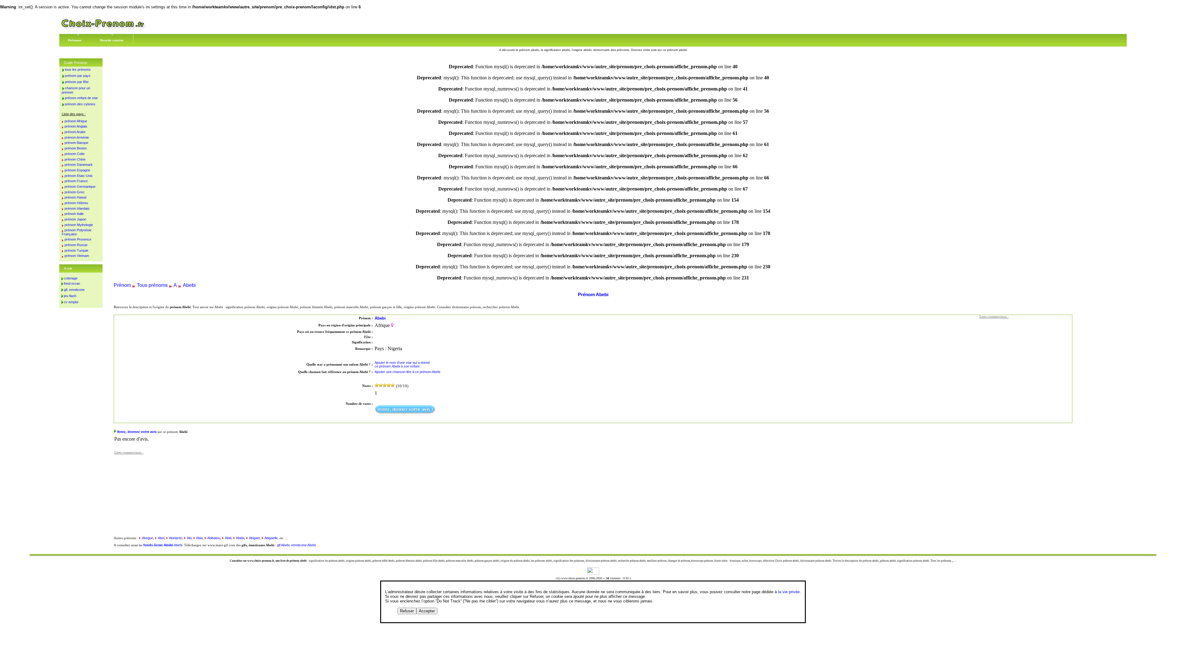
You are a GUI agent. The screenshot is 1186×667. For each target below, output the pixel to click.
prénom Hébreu (76, 203)
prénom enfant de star (81, 98)
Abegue (147, 538)
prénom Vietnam (77, 256)
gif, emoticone (74, 290)
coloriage (71, 278)
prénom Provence (78, 239)
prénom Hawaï (75, 197)
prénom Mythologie (79, 225)
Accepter (427, 611)
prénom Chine (75, 159)
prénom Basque (76, 143)
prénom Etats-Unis (79, 176)
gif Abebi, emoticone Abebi (296, 545)
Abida (240, 538)
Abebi (189, 285)
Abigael (254, 538)
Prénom (122, 285)
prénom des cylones (80, 104)
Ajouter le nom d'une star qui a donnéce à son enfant (402, 364)
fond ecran (72, 283)
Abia (199, 538)
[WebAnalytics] (593, 573)
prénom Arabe (75, 132)
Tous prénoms (152, 285)
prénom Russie (76, 245)
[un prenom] (102, 29)
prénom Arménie (77, 137)
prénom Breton (76, 148)
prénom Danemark (79, 164)
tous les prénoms (78, 69)
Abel (161, 538)
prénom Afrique (76, 121)
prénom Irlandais (77, 208)
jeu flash (70, 296)
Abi (189, 538)
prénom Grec (75, 192)
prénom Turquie (76, 250)
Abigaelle (271, 538)
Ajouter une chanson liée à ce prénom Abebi (407, 372)
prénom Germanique (80, 186)
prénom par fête (77, 82)
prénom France (76, 181)
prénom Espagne (77, 170)
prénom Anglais (76, 126)
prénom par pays (77, 76)
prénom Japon (75, 219)
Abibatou (213, 538)
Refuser (407, 611)
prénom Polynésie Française (76, 232)
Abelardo (175, 538)
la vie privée (789, 591)
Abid (228, 538)
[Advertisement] (1025, 360)
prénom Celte (75, 154)
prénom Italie (74, 214)
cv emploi (71, 302)
